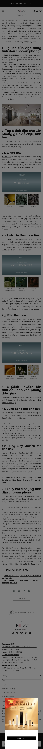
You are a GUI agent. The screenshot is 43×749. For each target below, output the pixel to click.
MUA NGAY (21, 738)
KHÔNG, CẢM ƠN (22, 743)
